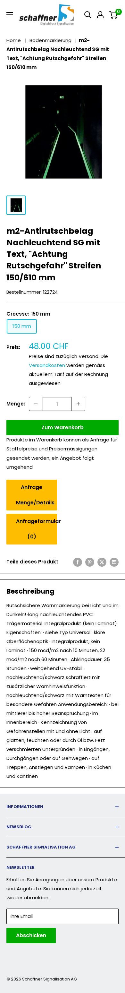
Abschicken (31, 935)
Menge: (15, 403)
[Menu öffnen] (9, 14)
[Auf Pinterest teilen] (89, 562)
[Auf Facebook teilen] (77, 562)
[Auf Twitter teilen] (101, 562)
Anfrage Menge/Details (35, 494)
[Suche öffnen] (87, 14)
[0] (113, 15)
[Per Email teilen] (114, 562)
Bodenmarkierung (50, 40)
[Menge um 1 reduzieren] (36, 404)
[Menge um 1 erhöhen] (78, 404)
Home (13, 40)
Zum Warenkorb (62, 427)
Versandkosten (47, 365)
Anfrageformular (36, 529)
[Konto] (100, 14)
